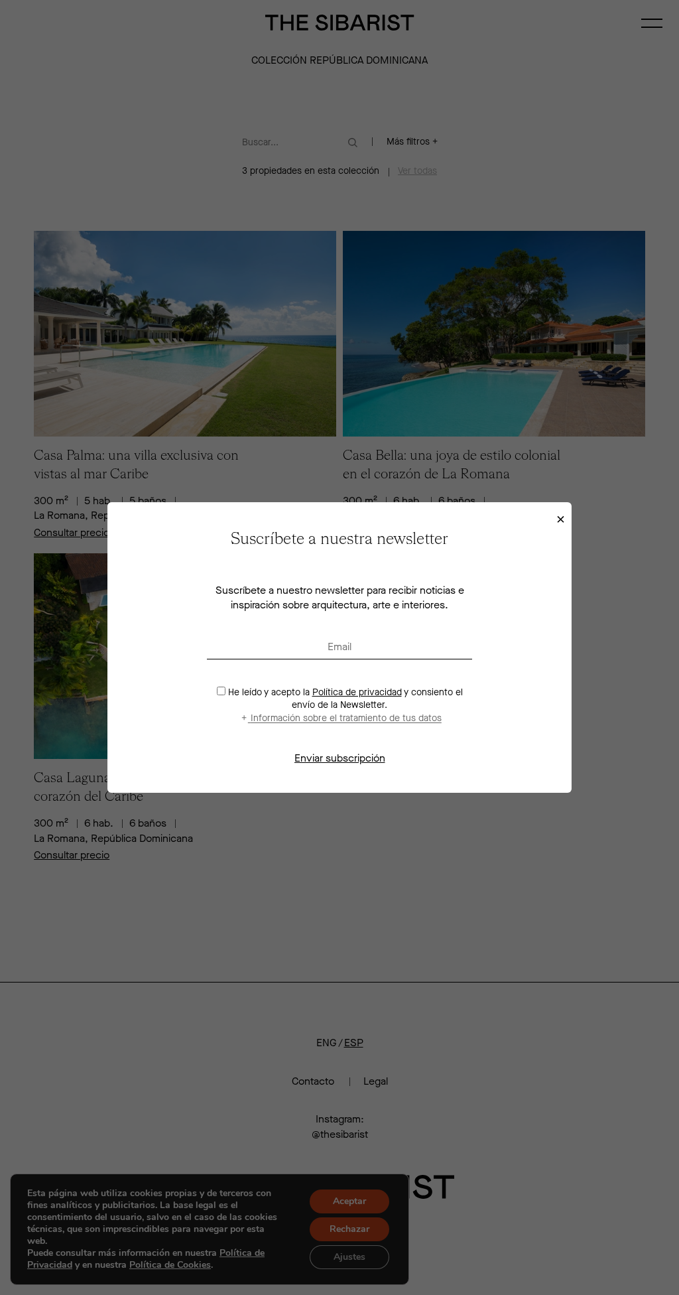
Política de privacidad (357, 692)
